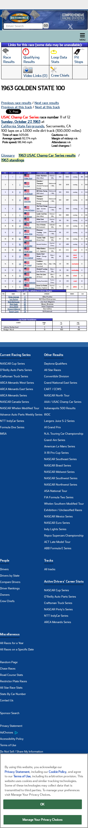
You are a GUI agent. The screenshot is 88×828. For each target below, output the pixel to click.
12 (19, 200)
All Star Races (52, 370)
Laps (59, 173)
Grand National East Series (60, 382)
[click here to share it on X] (71, 26)
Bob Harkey (27, 271)
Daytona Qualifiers (55, 363)
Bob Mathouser (14, 302)
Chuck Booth (28, 240)
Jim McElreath (28, 193)
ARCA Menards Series (13, 395)
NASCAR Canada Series (14, 402)
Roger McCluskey (29, 210)
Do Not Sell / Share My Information (21, 751)
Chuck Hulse (28, 277)
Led (81, 173)
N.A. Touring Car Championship (63, 433)
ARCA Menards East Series (16, 389)
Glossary (8, 155)
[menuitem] (22, 732)
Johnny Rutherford (29, 282)
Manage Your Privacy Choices (42, 819)
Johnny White (28, 234)
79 (25, 311)
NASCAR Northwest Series (60, 484)
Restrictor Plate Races (13, 681)
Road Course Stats (11, 675)
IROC (47, 414)
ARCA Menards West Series (17, 382)
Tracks (48, 560)
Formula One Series (12, 427)
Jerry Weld (13, 306)
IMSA (3, 433)
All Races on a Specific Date (17, 649)
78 (25, 309)
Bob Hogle (14, 304)
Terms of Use (8, 745)
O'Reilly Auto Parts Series (16, 370)
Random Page (9, 662)
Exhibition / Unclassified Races (63, 510)
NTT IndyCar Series (12, 421)
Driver (29, 173)
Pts (86, 173)
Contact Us (6, 700)
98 (20, 250)
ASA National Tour (55, 491)
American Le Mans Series (59, 446)
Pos (5, 173)
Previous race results (16, 103)
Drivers (4, 569)
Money (67, 173)
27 (20, 256)
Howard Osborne (14, 309)
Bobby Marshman (29, 288)
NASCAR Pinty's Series (58, 609)
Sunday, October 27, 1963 (20, 122)
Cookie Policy (57, 772)
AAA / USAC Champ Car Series (62, 402)
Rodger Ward (28, 178)
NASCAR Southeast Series (60, 459)
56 (20, 244)
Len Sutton (14, 299)
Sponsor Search (9, 713)
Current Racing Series (15, 355)
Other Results (53, 355)
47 (25, 302)
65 (20, 239)
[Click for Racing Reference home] (44, 19)
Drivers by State (9, 575)
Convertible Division (56, 376)
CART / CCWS (52, 389)
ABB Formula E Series (57, 548)
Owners (5, 594)
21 (19, 232)
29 (20, 208)
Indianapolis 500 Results (60, 408)
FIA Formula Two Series (58, 497)
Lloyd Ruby (27, 201)
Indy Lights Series (55, 529)
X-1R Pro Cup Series (56, 452)
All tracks (49, 569)
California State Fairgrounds (22, 126)
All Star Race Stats (11, 687)
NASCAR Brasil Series (57, 465)
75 (25, 306)
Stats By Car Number (13, 694)
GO (46, 25)
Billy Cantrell (27, 265)
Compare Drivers (10, 582)
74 (20, 270)
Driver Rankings (10, 588)
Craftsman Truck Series (14, 376)
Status (75, 173)
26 (25, 299)
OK (42, 804)
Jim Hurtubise (28, 245)
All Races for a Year (11, 643)
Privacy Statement (11, 726)
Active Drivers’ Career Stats (64, 581)
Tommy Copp (14, 311)
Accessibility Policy (11, 739)
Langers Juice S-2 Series (59, 421)
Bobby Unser (28, 222)
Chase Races (7, 668)
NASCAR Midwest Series (59, 472)
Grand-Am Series (54, 440)
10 (20, 275)
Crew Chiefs (7, 601)
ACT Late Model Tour (57, 542)
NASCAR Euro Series (57, 522)
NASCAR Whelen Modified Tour (19, 408)
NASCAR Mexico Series (58, 516)
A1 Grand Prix (52, 427)
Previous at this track (16, 107)
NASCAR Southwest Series (60, 478)
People (4, 560)
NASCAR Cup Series (12, 363)
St (12, 173)
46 (20, 281)
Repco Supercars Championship (64, 535)
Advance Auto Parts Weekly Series (21, 414)
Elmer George (13, 297)
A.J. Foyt (27, 186)
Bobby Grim (27, 227)
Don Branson (28, 216)
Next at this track (47, 107)
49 (20, 264)
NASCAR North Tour (56, 395)
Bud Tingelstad (28, 257)
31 (19, 220)
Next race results (46, 103)
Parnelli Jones (28, 251)
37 (20, 226)
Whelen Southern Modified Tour (64, 503)
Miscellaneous (9, 634)
